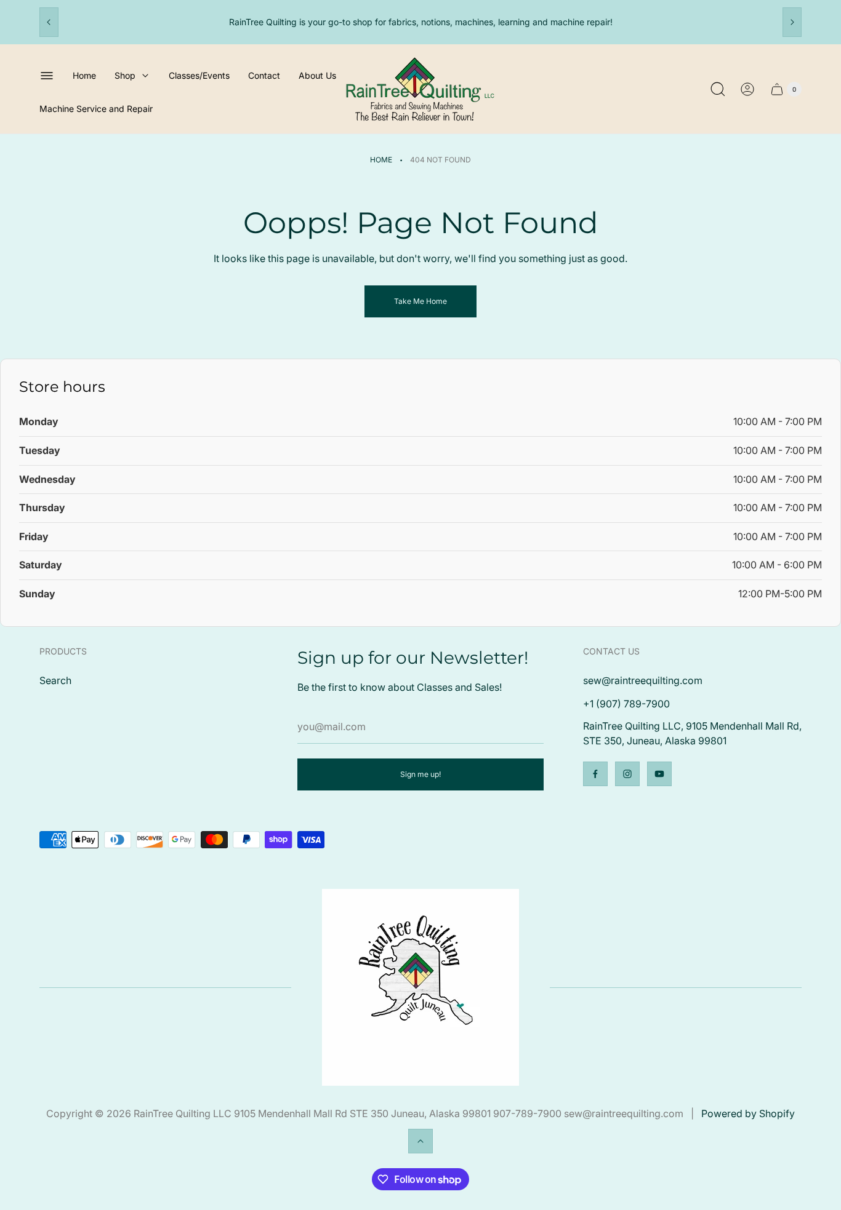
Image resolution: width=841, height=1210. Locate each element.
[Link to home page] (420, 987)
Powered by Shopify (748, 1113)
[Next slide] (792, 22)
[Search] (717, 89)
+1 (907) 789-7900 (626, 704)
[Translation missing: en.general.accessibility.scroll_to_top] (420, 1141)
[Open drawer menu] (46, 75)
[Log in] (747, 89)
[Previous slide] (48, 22)
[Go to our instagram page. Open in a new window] (627, 774)
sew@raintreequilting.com (642, 680)
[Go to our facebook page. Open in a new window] (595, 774)
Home (381, 159)
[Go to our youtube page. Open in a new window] (659, 774)
